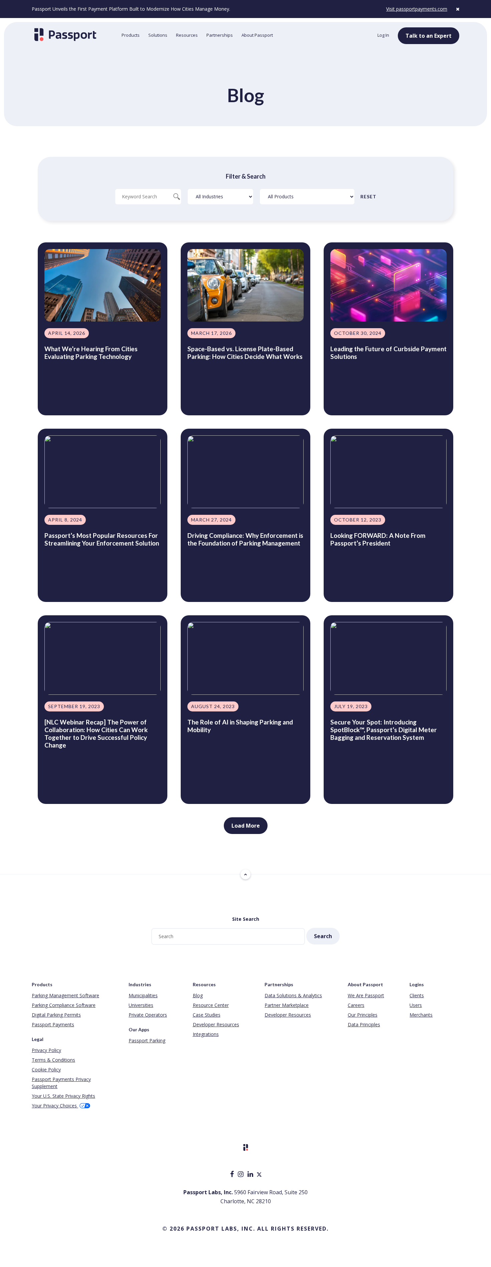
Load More (245, 825)
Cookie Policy (46, 1069)
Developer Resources (216, 1024)
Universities (141, 1005)
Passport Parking (147, 1040)
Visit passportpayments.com (416, 9)
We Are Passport (366, 995)
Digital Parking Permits (56, 1015)
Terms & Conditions (53, 1060)
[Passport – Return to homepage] (73, 34)
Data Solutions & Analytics (293, 995)
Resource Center (211, 1005)
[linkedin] (251, 1175)
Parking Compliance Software (64, 1005)
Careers (356, 1005)
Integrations (206, 1034)
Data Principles (364, 1024)
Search (323, 936)
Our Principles (362, 1015)
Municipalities (143, 995)
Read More (59, 399)
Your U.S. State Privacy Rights (63, 1096)
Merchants (421, 1015)
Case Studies (206, 1015)
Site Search (245, 919)
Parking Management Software (65, 995)
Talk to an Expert (428, 35)
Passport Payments (53, 1024)
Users (416, 1005)
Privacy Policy (46, 1050)
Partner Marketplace (287, 1005)
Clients (417, 995)
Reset (368, 196)
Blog (198, 995)
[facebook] (232, 1175)
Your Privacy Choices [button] (55, 1105)
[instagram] (241, 1175)
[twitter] (259, 1175)
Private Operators (148, 1015)
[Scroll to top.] (245, 874)
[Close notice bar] (457, 8)
